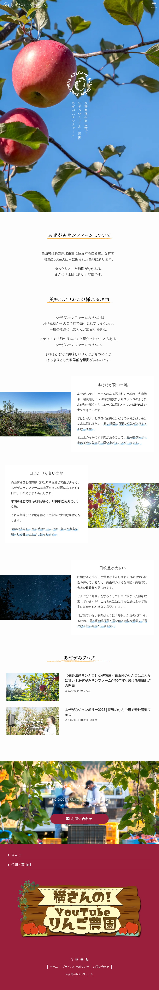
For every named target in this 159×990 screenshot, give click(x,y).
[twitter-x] (72, 959)
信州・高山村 (21, 864)
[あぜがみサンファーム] (25, 5)
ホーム (54, 966)
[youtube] (82, 959)
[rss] (87, 959)
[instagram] (77, 959)
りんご (16, 855)
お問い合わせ (101, 966)
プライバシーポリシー (75, 966)
